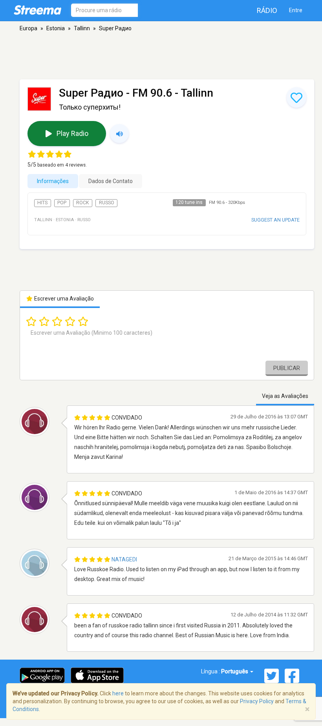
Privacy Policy (257, 701)
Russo (106, 202)
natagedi (124, 559)
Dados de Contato (110, 181)
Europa (28, 28)
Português (235, 671)
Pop (61, 202)
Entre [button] (295, 10)
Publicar (286, 368)
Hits (42, 202)
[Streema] (37, 10)
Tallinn (82, 28)
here (118, 693)
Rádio (267, 10)
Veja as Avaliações (285, 396)
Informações (53, 181)
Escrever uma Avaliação (63, 298)
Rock (82, 202)
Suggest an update (275, 220)
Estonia (55, 28)
